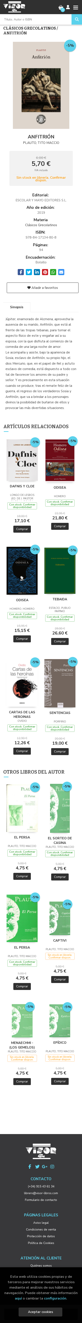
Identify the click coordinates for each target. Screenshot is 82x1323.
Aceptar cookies (40, 1312)
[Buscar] (77, 19)
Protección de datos (41, 1236)
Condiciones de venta (41, 1229)
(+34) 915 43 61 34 (41, 1186)
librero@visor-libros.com (41, 1193)
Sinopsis (16, 307)
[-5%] (22, 460)
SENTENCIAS (59, 713)
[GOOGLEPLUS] (45, 1166)
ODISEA (60, 487)
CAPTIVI (59, 940)
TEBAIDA (59, 599)
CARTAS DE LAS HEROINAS (22, 714)
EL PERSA (22, 837)
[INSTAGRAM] (52, 1166)
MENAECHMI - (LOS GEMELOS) (22, 1045)
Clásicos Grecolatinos (30, 28)
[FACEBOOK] (30, 1166)
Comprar (22, 529)
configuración (55, 1298)
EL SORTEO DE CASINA (60, 840)
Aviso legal (41, 1223)
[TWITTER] (37, 1166)
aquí (18, 1298)
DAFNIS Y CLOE (22, 486)
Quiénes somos (41, 1266)
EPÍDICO (59, 1042)
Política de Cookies (41, 1243)
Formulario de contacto (41, 1200)
